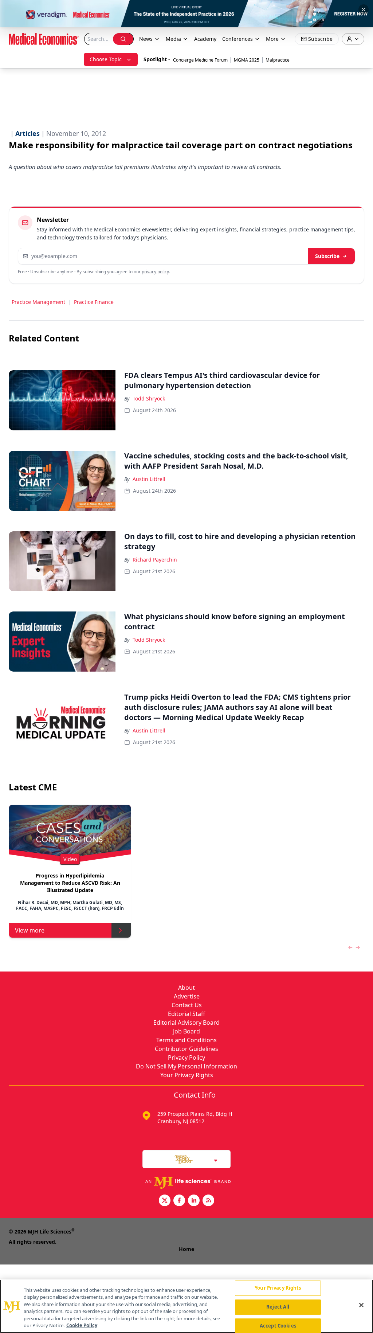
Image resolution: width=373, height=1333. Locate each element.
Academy (205, 38)
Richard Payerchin (155, 559)
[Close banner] (363, 9)
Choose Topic (106, 59)
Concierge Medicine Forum (200, 60)
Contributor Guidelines (186, 1049)
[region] (186, 1306)
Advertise (187, 996)
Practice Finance (94, 301)
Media (173, 38)
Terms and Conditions (186, 1040)
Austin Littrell (149, 479)
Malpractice (278, 60)
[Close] (361, 1305)
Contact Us (187, 1005)
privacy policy (155, 272)
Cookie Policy (81, 1325)
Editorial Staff (186, 1014)
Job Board (186, 1031)
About (186, 988)
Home (186, 1249)
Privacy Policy (186, 1058)
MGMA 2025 (246, 60)
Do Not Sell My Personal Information (186, 1066)
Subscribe (327, 256)
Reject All (277, 1306)
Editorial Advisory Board (186, 1023)
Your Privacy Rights (186, 1075)
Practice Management (38, 301)
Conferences (237, 38)
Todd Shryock (149, 398)
